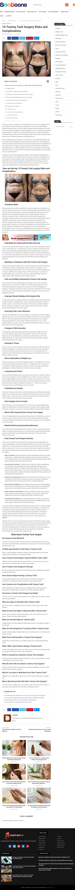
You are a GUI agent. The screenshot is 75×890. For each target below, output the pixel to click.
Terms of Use (42, 845)
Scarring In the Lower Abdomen (14, 103)
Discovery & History (61, 51)
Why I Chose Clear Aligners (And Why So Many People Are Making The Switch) (24, 697)
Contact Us (59, 836)
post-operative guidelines (18, 161)
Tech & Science (42, 11)
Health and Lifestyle (61, 71)
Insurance (58, 78)
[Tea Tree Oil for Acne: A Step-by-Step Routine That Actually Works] (39, 748)
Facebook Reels (61, 845)
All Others (8, 15)
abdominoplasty (27, 124)
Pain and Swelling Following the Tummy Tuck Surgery (19, 97)
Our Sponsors (42, 840)
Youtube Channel (61, 842)
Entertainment (59, 61)
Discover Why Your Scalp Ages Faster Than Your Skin (18, 702)
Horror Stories (59, 75)
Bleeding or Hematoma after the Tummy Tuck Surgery (20, 94)
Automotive (58, 38)
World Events (59, 115)
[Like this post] (9, 38)
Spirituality (58, 95)
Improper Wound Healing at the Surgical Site (17, 100)
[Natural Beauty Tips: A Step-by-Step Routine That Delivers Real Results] (14, 748)
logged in (11, 820)
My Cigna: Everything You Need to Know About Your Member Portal (54, 857)
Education (58, 58)
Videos (57, 108)
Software (58, 91)
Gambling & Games (60, 68)
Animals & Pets (64, 11)
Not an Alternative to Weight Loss (15, 112)
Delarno (15, 715)
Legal (57, 81)
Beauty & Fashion (21, 11)
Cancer (57, 48)
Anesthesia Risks (10, 88)
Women (57, 111)
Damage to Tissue (12, 109)
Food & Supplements (53, 11)
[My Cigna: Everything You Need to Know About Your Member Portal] (6, 860)
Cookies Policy (42, 842)
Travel (1, 15)
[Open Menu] (74, 5)
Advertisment (42, 838)
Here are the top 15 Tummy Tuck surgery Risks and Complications (23, 85)
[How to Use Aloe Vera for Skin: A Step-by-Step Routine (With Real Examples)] (39, 772)
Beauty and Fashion (12, 20)
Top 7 (57, 101)
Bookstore (41, 849)
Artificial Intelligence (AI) (62, 35)
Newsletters (41, 847)
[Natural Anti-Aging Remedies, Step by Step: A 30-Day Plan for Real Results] (14, 795)
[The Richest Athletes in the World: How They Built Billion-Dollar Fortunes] (6, 869)
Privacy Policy (60, 840)
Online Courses (60, 847)
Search (66, 4)
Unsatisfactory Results (12, 118)
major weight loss (25, 366)
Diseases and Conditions (62, 55)
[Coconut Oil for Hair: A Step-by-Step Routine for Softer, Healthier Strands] (14, 772)
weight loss (32, 362)
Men (57, 85)
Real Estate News (60, 88)
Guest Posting (42, 836)
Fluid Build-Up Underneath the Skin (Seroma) (17, 91)
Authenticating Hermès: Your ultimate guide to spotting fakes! (20, 700)
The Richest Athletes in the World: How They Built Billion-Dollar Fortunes (56, 860)
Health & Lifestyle (32, 11)
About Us (59, 838)
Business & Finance (9, 11)
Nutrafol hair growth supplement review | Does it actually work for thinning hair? (25, 695)
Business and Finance (61, 45)
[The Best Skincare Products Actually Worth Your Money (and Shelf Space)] (39, 795)
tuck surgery (22, 527)
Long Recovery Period (12, 115)
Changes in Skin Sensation (13, 106)
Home (1, 11)
